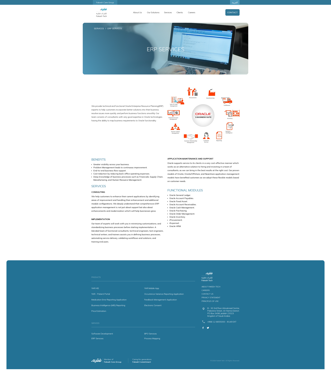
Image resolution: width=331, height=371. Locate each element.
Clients (179, 12)
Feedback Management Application (160, 299)
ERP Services (97, 338)
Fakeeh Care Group (105, 2)
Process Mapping (152, 338)
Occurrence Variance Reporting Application (164, 294)
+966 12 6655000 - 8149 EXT (221, 321)
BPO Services (150, 333)
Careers (191, 12)
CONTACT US (207, 294)
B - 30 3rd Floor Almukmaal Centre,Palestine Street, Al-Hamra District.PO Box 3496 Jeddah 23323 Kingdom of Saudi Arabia (223, 312)
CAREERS (206, 290)
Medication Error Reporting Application (109, 299)
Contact (232, 12)
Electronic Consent (152, 305)
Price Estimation (98, 311)
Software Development (102, 333)
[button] (137, 12)
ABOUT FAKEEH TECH (211, 287)
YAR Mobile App (151, 288)
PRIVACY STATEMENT (211, 297)
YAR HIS (95, 288)
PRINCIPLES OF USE (210, 301)
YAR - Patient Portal (100, 294)
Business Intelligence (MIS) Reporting (108, 305)
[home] (101, 12)
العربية (235, 2)
